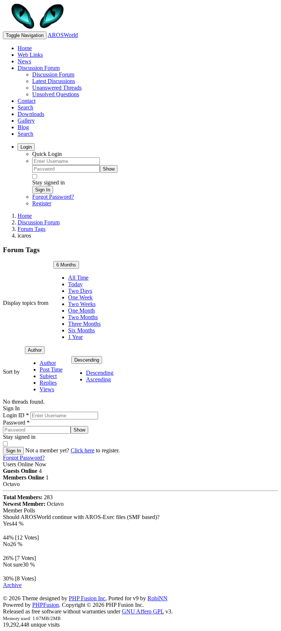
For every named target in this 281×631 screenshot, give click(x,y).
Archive (12, 585)
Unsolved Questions (55, 94)
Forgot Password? (53, 197)
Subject (48, 376)
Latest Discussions (53, 81)
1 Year (75, 337)
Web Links (30, 55)
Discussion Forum (39, 68)
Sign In (42, 190)
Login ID (16, 415)
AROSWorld (63, 35)
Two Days (80, 291)
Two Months (83, 317)
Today (75, 284)
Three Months (84, 324)
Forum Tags (31, 229)
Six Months (81, 330)
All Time (78, 278)
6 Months (66, 265)
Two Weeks (81, 304)
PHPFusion (45, 605)
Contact (26, 101)
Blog (23, 127)
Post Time (51, 369)
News (24, 61)
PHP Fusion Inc (87, 598)
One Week (80, 297)
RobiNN (157, 598)
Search (25, 107)
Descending (86, 360)
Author (35, 350)
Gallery (26, 120)
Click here (82, 450)
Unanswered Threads (57, 88)
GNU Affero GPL (143, 611)
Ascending (98, 379)
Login (26, 147)
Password (16, 422)
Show (109, 169)
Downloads (31, 114)
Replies (48, 383)
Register (41, 203)
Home (25, 48)
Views (47, 389)
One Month (81, 310)
